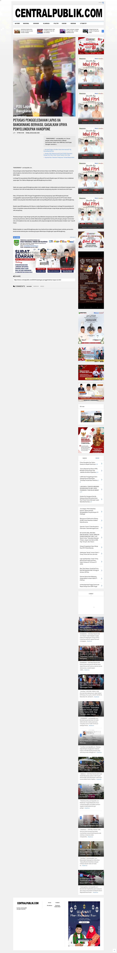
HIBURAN (73, 23)
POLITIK (56, 23)
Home (49, 902)
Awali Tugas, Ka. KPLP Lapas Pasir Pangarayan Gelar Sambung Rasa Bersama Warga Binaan (94, 30)
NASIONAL (26, 23)
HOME (18, 23)
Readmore (44, 263)
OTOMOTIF (83, 23)
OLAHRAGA (46, 23)
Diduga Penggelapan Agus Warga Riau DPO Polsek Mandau (89, 740)
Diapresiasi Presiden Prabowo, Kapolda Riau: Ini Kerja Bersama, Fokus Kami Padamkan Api (44, 256)
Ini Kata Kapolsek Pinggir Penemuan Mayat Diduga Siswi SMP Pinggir (89, 880)
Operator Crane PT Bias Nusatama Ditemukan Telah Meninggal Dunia (90, 685)
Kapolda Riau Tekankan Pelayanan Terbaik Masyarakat (59, 157)
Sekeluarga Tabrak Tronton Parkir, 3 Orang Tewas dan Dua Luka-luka (90, 767)
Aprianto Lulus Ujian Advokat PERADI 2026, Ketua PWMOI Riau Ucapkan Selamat (49, 30)
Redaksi (58, 902)
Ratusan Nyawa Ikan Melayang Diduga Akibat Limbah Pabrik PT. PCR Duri (90, 852)
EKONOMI (36, 23)
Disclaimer (49, 905)
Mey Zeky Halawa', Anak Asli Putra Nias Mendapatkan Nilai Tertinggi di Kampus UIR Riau (91, 823)
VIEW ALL (72, 237)
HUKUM (64, 23)
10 (81, 875)
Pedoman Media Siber (57, 906)
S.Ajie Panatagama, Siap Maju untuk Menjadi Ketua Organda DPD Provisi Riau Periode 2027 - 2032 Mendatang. (72, 29)
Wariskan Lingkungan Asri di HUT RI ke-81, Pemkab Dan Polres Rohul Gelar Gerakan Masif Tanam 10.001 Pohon (27, 29)
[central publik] (58, 19)
